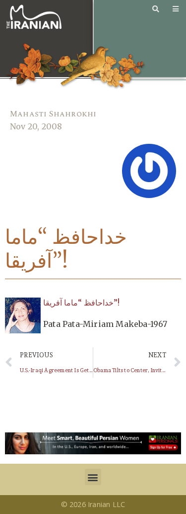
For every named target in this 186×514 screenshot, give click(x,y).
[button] (93, 477)
